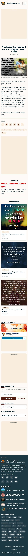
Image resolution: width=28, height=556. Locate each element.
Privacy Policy (7, 546)
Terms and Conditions (18, 546)
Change (9, 537)
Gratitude (14, 44)
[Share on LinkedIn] (18, 124)
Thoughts (19, 528)
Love (10, 130)
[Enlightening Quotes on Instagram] (10, 124)
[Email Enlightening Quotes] (16, 481)
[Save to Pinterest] (22, 124)
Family (10, 540)
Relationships (17, 130)
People (3, 132)
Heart (17, 520)
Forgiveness (22, 531)
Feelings (4, 531)
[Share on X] (14, 124)
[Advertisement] (14, 25)
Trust (15, 531)
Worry (21, 537)
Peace (3, 537)
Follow (12, 338)
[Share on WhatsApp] (2, 124)
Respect (16, 537)
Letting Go (12, 523)
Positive (19, 534)
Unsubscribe (21, 398)
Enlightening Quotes (12, 333)
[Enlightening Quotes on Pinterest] (11, 477)
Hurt (10, 531)
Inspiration (5, 523)
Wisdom (20, 523)
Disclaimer (14, 549)
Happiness (11, 528)
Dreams (16, 540)
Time (24, 130)
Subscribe (9, 398)
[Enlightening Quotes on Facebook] (2, 477)
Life (3, 517)
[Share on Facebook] (6, 124)
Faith (24, 526)
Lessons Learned (6, 526)
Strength (4, 528)
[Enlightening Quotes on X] (2, 481)
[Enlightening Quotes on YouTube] (16, 477)
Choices (4, 540)
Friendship (4, 534)
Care (12, 520)
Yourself (9, 517)
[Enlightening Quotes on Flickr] (11, 481)
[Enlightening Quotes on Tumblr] (7, 481)
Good (19, 526)
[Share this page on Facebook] (24, 338)
